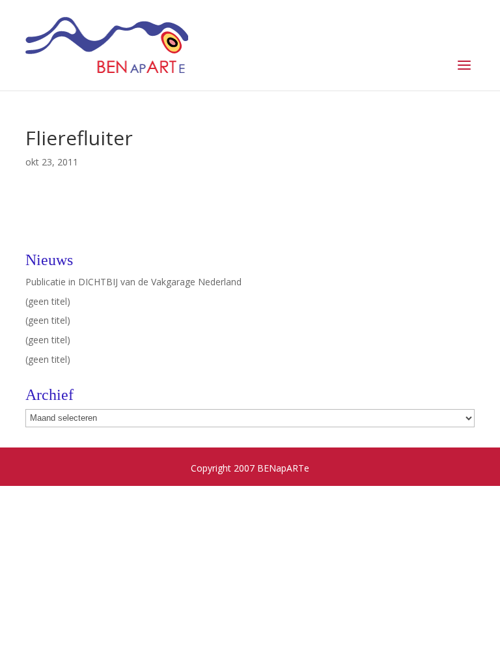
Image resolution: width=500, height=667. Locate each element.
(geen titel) (47, 301)
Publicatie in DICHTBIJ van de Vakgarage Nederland (133, 282)
